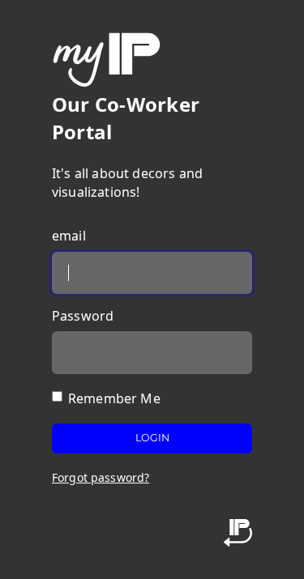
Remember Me (114, 398)
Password (82, 316)
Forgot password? (100, 477)
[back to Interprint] (238, 532)
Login (152, 438)
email (69, 236)
